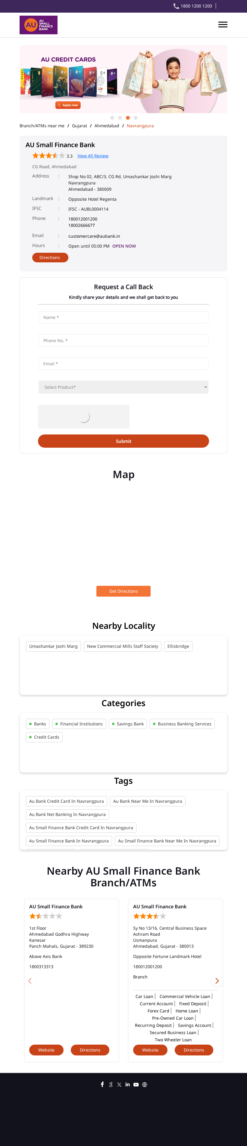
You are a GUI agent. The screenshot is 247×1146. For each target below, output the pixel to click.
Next (217, 980)
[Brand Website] (144, 1084)
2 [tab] (119, 117)
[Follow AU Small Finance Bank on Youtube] (136, 1084)
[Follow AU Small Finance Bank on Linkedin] (128, 1084)
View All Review (92, 156)
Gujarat (79, 125)
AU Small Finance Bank (56, 906)
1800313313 (41, 966)
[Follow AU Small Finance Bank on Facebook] (102, 1084)
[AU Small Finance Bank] (39, 25)
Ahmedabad (107, 125)
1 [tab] (111, 117)
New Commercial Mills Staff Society (122, 646)
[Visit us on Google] (111, 1084)
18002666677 (81, 225)
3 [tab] (127, 117)
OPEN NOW (124, 246)
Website (46, 1050)
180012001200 (82, 219)
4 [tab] (135, 117)
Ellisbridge (178, 646)
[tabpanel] (104, 79)
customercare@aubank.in (94, 236)
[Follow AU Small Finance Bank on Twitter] (119, 1084)
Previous (29, 980)
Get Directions (123, 591)
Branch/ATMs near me (42, 125)
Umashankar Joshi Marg (53, 646)
